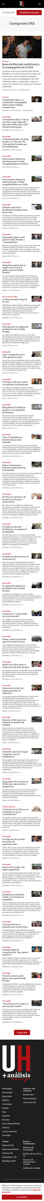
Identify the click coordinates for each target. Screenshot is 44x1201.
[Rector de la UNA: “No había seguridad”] (37, 866)
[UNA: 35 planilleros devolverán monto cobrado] (37, 437)
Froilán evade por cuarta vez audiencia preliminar (15, 383)
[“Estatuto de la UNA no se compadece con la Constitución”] (37, 809)
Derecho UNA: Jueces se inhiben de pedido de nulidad (14, 722)
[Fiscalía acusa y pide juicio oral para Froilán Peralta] (37, 975)
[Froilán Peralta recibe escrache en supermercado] (37, 839)
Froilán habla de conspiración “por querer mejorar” (15, 952)
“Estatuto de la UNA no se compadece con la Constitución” (15, 812)
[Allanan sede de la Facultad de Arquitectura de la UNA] (37, 207)
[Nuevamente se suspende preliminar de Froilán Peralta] (37, 326)
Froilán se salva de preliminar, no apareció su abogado (14, 529)
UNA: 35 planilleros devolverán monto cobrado (12, 440)
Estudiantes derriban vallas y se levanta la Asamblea (13, 897)
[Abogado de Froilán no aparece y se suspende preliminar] (37, 407)
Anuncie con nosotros (29, 1090)
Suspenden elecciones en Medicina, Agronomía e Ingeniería (15, 784)
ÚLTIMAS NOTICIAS (29, 13)
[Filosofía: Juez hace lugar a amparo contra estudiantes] (37, 751)
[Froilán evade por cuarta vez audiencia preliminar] (37, 381)
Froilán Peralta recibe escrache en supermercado (13, 842)
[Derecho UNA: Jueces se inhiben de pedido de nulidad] (37, 719)
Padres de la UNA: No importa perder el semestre (13, 690)
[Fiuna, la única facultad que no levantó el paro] (37, 638)
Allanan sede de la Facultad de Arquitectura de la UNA (15, 210)
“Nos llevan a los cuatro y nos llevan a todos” (15, 1005)
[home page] (22, 4)
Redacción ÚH (25, 90)
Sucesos (5, 61)
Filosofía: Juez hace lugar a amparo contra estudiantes (15, 754)
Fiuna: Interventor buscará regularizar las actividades (14, 467)
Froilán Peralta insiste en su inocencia (15, 557)
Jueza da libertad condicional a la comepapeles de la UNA (20, 66)
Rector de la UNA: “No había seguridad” (13, 868)
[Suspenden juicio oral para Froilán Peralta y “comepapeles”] (37, 236)
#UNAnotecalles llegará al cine (14, 300)
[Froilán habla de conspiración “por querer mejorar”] (37, 949)
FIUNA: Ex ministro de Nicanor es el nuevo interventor (14, 499)
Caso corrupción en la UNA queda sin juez (13, 355)
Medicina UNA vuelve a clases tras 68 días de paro (15, 666)
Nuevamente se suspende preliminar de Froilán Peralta (15, 329)
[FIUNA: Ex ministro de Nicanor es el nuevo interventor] (37, 496)
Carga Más (22, 1032)
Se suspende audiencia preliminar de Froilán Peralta (13, 588)
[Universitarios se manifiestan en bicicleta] (37, 924)
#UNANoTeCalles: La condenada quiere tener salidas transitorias (14, 104)
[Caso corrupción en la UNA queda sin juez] (37, 354)
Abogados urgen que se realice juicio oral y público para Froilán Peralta (14, 269)
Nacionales (6, 117)
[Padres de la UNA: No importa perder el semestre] (37, 688)
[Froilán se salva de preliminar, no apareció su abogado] (37, 526)
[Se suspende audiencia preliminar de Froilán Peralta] (37, 585)
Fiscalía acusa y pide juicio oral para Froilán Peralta (14, 978)
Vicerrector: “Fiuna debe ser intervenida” (14, 615)
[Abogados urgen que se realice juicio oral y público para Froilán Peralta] (37, 264)
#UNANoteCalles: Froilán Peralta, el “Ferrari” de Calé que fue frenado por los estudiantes (15, 143)
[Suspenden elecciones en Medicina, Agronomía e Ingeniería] (37, 781)
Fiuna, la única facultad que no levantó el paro (14, 640)
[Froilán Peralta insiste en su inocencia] (37, 556)
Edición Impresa (8, 807)
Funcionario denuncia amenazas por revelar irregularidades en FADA (15, 161)
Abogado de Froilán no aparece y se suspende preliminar (14, 410)
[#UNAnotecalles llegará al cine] (37, 299)
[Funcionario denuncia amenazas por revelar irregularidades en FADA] (37, 158)
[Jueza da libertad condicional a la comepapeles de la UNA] (22, 47)
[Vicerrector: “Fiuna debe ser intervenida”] (37, 613)
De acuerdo (22, 1197)
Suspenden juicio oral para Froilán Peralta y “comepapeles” (13, 239)
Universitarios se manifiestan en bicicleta (15, 925)
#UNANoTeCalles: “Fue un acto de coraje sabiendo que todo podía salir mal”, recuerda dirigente (15, 123)
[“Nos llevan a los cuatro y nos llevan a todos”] (37, 1003)
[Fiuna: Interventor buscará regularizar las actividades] (37, 464)
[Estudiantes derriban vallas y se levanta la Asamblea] (37, 894)
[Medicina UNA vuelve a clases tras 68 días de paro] (37, 664)
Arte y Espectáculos (10, 297)
